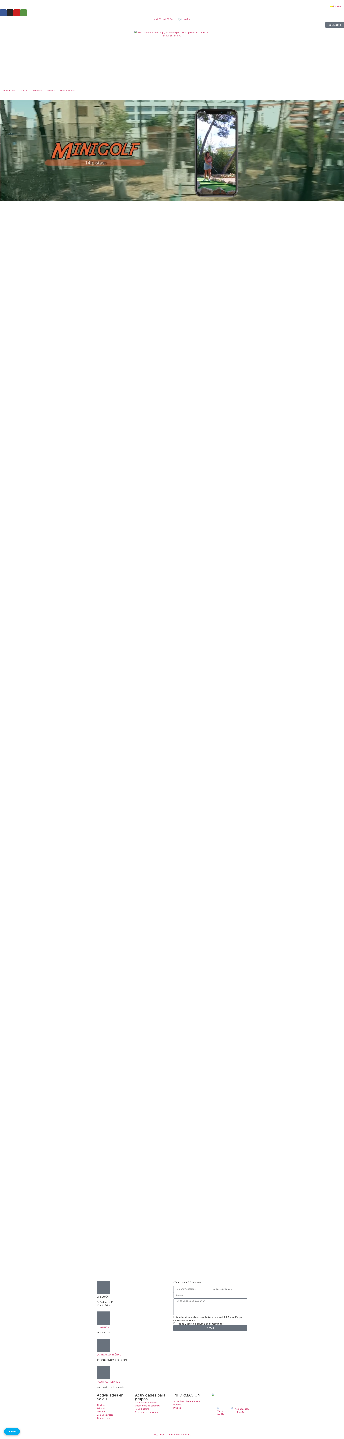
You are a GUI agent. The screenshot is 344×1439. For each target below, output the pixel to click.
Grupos (23, 90)
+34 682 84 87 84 (163, 19)
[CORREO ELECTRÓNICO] (103, 1345)
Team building (142, 1409)
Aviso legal (158, 1434)
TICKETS (12, 1431)
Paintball (101, 1408)
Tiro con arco (104, 1418)
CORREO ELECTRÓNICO (109, 1354)
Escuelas (37, 90)
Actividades (9, 90)
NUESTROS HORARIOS (108, 1381)
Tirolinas (101, 1405)
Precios (51, 90)
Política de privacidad (180, 1434)
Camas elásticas (105, 1414)
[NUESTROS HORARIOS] (103, 1372)
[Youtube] (16, 12)
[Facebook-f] (3, 12)
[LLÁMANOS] (103, 1318)
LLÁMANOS (103, 1327)
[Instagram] (10, 12)
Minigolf (101, 1411)
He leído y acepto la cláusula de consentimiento (200, 1323)
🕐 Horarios (184, 19)
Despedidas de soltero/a (147, 1405)
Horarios (177, 1404)
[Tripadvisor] (23, 12)
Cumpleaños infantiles (146, 1402)
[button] (172, 775)
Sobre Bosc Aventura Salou (187, 1401)
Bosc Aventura (67, 90)
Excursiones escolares (146, 1412)
